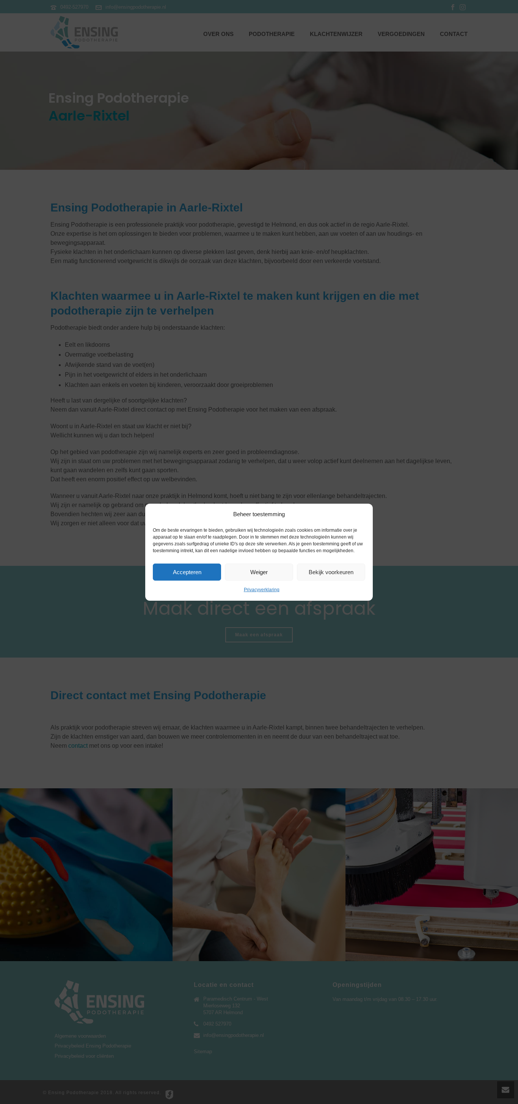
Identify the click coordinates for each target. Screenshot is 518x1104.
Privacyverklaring (261, 589)
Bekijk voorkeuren (331, 572)
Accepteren (187, 572)
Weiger (259, 572)
